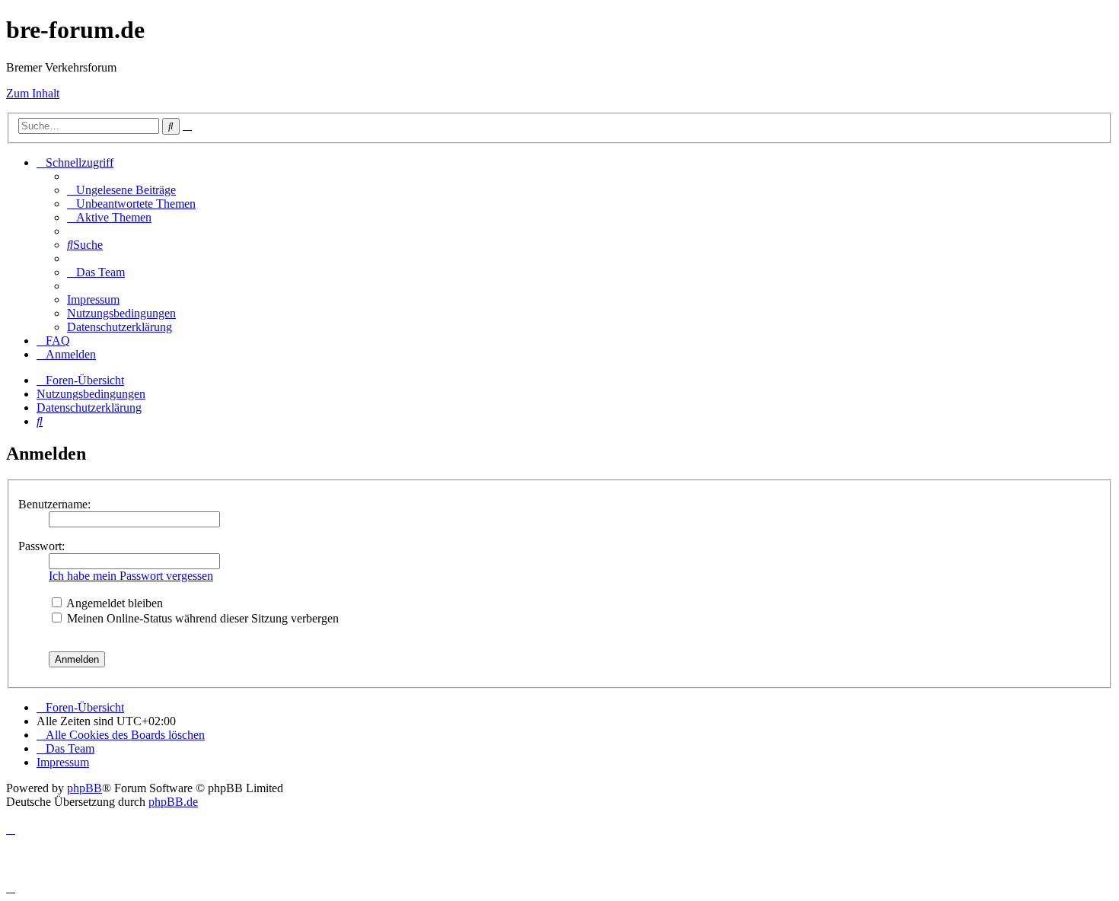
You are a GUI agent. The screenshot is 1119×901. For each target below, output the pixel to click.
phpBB (84, 788)
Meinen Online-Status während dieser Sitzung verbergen (201, 618)
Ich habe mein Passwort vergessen (131, 575)
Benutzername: (54, 504)
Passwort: (41, 546)
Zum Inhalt (32, 93)
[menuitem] (121, 189)
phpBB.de (173, 801)
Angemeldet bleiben (113, 603)
